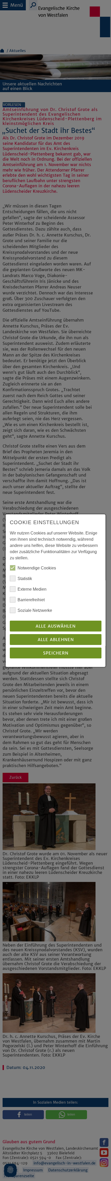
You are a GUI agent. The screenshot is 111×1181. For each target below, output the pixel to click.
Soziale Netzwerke (35, 610)
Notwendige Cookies (37, 568)
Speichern (55, 653)
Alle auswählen (56, 626)
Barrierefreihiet (31, 600)
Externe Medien (32, 589)
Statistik (25, 578)
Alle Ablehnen (55, 639)
